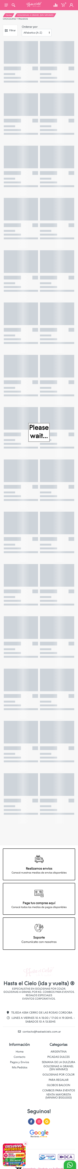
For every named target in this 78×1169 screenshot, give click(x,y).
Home (9, 15)
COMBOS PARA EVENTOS (58, 1090)
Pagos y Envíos (19, 1062)
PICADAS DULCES (58, 1056)
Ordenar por (29, 26)
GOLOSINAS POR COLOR (58, 1074)
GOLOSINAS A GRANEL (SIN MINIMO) (35, 15)
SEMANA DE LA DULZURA (58, 1062)
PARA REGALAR (59, 1079)
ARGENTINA (59, 1051)
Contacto (19, 1056)
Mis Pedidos (19, 1067)
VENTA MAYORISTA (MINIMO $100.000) (58, 1096)
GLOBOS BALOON (58, 1085)
